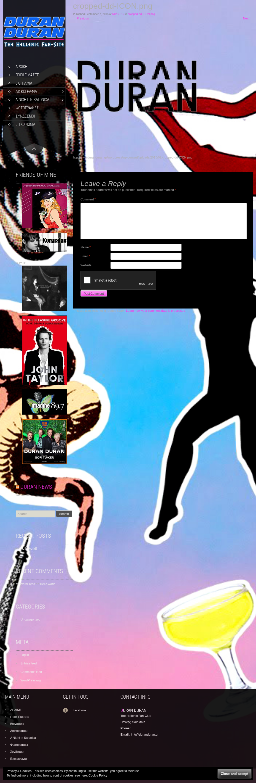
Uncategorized (30, 619)
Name (85, 247)
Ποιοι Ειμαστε (27, 75)
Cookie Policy (97, 775)
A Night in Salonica (32, 99)
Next (248, 18)
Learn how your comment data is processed (155, 311)
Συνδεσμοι (25, 116)
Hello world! (28, 548)
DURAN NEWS (36, 486)
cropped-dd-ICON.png (141, 13)
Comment (88, 199)
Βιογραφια (24, 83)
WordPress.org (30, 680)
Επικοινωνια (25, 124)
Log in (24, 655)
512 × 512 (118, 13)
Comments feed (31, 672)
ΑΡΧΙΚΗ (21, 66)
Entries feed (28, 663)
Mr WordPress (25, 584)
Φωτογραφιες (27, 108)
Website (86, 265)
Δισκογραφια (26, 91)
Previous (81, 18)
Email (85, 256)
